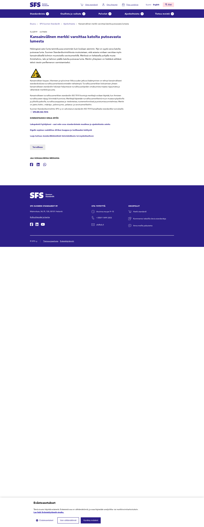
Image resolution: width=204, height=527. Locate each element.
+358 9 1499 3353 (104, 218)
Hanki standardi (140, 211)
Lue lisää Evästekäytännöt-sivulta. (49, 512)
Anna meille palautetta (142, 225)
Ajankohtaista (132, 13)
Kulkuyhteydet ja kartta (40, 217)
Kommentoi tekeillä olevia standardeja (149, 218)
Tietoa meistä (162, 13)
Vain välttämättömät (68, 520)
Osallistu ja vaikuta (70, 13)
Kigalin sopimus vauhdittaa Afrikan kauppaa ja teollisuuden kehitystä (61, 130)
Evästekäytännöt (67, 241)
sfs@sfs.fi (100, 225)
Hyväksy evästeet (90, 520)
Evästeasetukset (46, 520)
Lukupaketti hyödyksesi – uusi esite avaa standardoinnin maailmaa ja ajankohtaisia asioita (70, 124)
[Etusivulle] (39, 4)
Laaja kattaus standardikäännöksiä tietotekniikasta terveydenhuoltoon (62, 136)
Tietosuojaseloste (50, 241)
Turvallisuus (38, 147)
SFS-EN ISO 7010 (40, 112)
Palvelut (103, 13)
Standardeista (37, 13)
